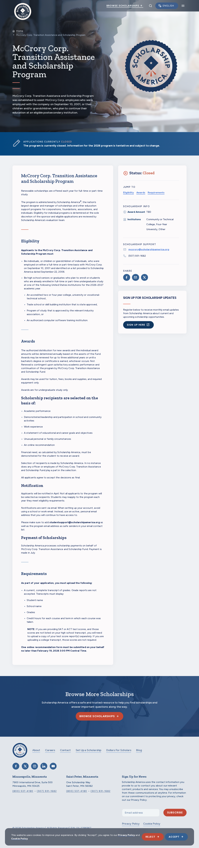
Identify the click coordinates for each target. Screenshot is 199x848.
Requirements (156, 192)
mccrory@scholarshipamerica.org (148, 249)
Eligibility (128, 192)
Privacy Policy (130, 823)
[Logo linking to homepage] (22, 5)
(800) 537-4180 (22, 791)
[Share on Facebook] (126, 277)
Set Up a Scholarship (88, 750)
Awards (140, 192)
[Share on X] (144, 277)
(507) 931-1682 (137, 255)
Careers (50, 750)
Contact (65, 750)
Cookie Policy (151, 823)
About (36, 750)
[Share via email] (135, 277)
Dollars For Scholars (118, 750)
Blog (139, 750)
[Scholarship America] (19, 752)
